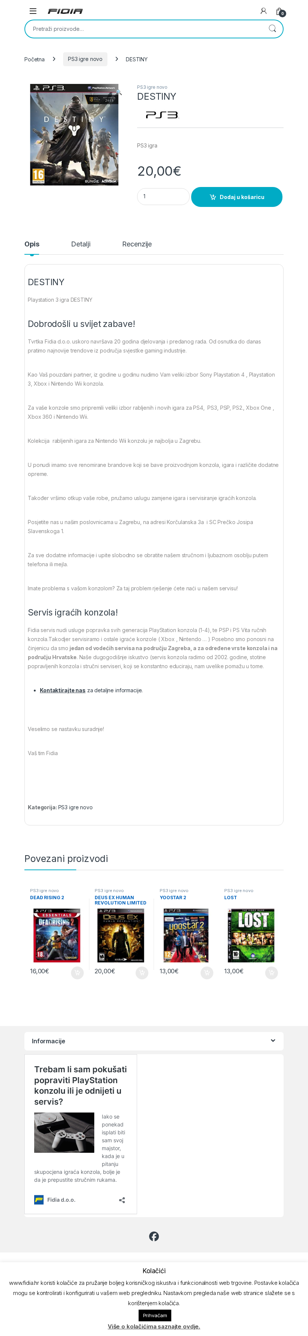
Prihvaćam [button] (155, 1315)
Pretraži (272, 29)
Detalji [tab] (80, 244)
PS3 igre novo (85, 59)
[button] (119, 92)
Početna (34, 59)
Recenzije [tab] (137, 244)
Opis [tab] (31, 244)
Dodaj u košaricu (242, 197)
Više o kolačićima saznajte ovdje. (154, 1326)
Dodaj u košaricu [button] (73, 973)
